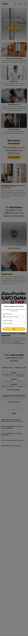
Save (14, 329)
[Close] (25, 305)
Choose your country (7, 314)
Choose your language (7, 320)
